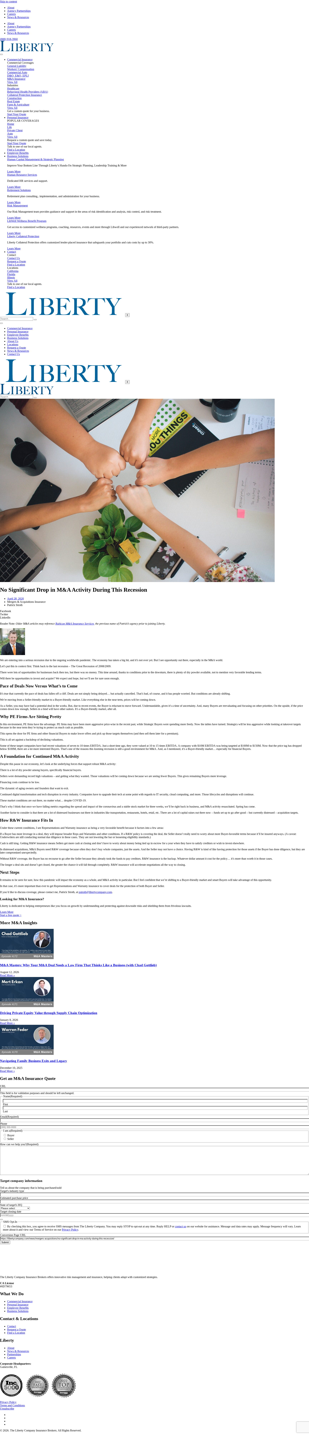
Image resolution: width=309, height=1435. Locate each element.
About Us (12, 341)
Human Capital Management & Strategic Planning (35, 159)
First (5, 1104)
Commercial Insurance (20, 59)
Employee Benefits (18, 152)
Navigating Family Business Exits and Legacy (33, 1061)
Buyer (10, 1135)
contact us (180, 1226)
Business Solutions (17, 156)
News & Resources (18, 17)
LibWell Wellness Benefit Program (26, 220)
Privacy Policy (70, 1229)
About (10, 7)
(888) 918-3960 (9, 39)
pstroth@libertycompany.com (95, 892)
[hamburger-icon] (1, 54)
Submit (5, 1242)
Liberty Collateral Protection (23, 236)
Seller (10, 1138)
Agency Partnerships (19, 10)
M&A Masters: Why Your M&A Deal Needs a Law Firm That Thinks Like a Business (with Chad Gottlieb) (78, 965)
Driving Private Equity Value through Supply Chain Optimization (48, 1013)
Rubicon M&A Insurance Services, (75, 623)
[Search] (35, 319)
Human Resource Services (22, 174)
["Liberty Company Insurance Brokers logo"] (27, 50)
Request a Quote (16, 347)
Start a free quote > (10, 915)
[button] (154, 611)
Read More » (7, 975)
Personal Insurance (17, 117)
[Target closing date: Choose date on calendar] (1, 1219)
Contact (11, 251)
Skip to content (8, 1)
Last (5, 1111)
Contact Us (13, 354)
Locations (12, 344)
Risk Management (17, 205)
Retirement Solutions (19, 190)
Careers (11, 14)
